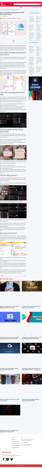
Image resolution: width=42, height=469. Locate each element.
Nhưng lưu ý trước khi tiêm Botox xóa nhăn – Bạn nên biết (31, 36)
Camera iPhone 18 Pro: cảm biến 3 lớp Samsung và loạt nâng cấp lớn (9, 431)
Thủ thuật (18, 18)
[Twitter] (11, 459)
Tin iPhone (3, 4)
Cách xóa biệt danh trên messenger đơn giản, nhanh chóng (38, 28)
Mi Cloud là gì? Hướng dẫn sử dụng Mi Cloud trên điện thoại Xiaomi (38, 60)
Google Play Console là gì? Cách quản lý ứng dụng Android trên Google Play (31, 338)
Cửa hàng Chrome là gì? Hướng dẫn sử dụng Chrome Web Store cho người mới (31, 369)
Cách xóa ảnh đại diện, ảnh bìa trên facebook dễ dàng (38, 19)
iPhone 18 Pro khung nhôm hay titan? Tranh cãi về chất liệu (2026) (30, 400)
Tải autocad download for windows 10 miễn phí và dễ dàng (31, 28)
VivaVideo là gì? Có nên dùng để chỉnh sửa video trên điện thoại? (31, 49)
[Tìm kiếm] (40, 4)
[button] (10, 4)
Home (1, 9)
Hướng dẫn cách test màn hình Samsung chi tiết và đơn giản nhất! (38, 36)
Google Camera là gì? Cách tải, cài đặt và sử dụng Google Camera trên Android (38, 51)
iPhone (15, 18)
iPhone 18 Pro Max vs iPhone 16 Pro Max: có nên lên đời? (38, 69)
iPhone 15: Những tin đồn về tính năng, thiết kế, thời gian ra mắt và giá (9, 307)
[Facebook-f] (3, 459)
